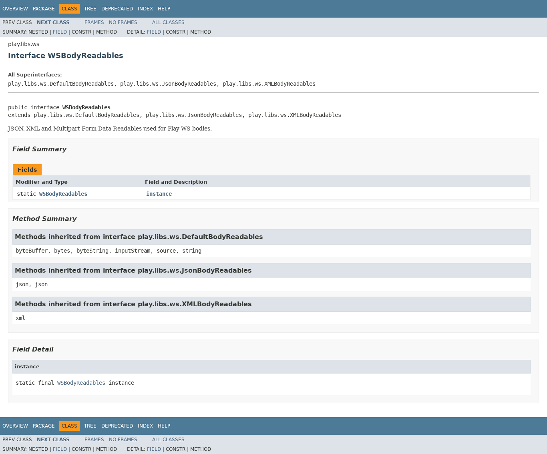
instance (159, 194)
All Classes (168, 22)
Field (60, 32)
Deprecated (117, 9)
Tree (90, 9)
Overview (15, 9)
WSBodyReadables (63, 194)
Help (164, 9)
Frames (94, 22)
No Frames (123, 22)
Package (44, 9)
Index (145, 9)
